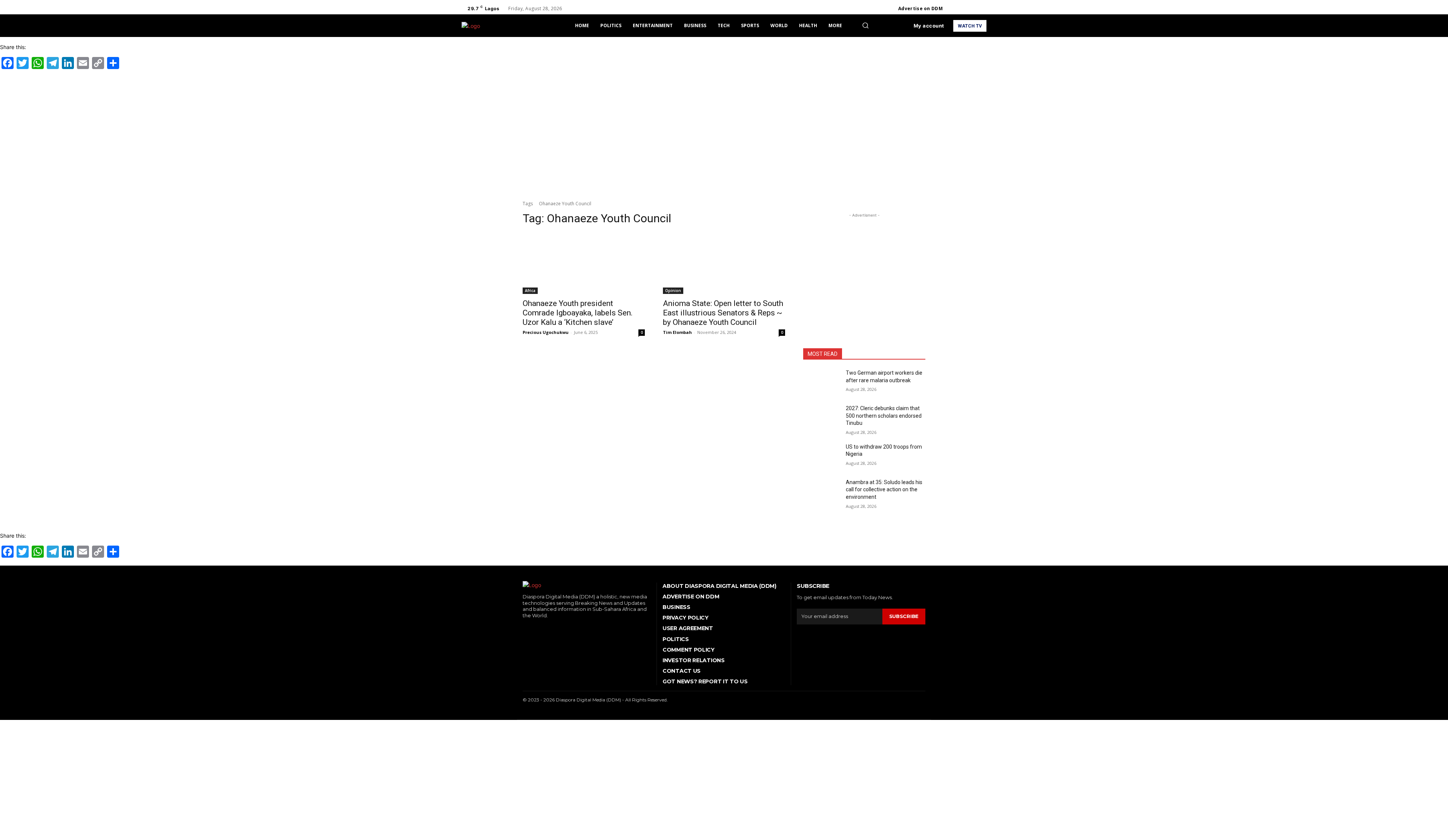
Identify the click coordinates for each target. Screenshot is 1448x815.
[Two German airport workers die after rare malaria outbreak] (821, 382)
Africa (530, 290)
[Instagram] (963, 8)
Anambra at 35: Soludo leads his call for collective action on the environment (884, 489)
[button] (865, 25)
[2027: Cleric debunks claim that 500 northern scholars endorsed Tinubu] (821, 418)
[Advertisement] (724, 133)
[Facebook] (954, 8)
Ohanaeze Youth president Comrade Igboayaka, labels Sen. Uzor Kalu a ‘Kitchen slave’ (578, 313)
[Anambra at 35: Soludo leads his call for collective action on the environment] (821, 491)
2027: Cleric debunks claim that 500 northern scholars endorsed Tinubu (884, 415)
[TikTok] (547, 628)
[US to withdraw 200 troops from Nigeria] (821, 456)
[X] (972, 8)
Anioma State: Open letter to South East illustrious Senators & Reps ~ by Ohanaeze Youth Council (723, 313)
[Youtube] (981, 8)
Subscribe (904, 616)
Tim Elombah (677, 332)
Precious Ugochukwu (546, 332)
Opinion (673, 290)
